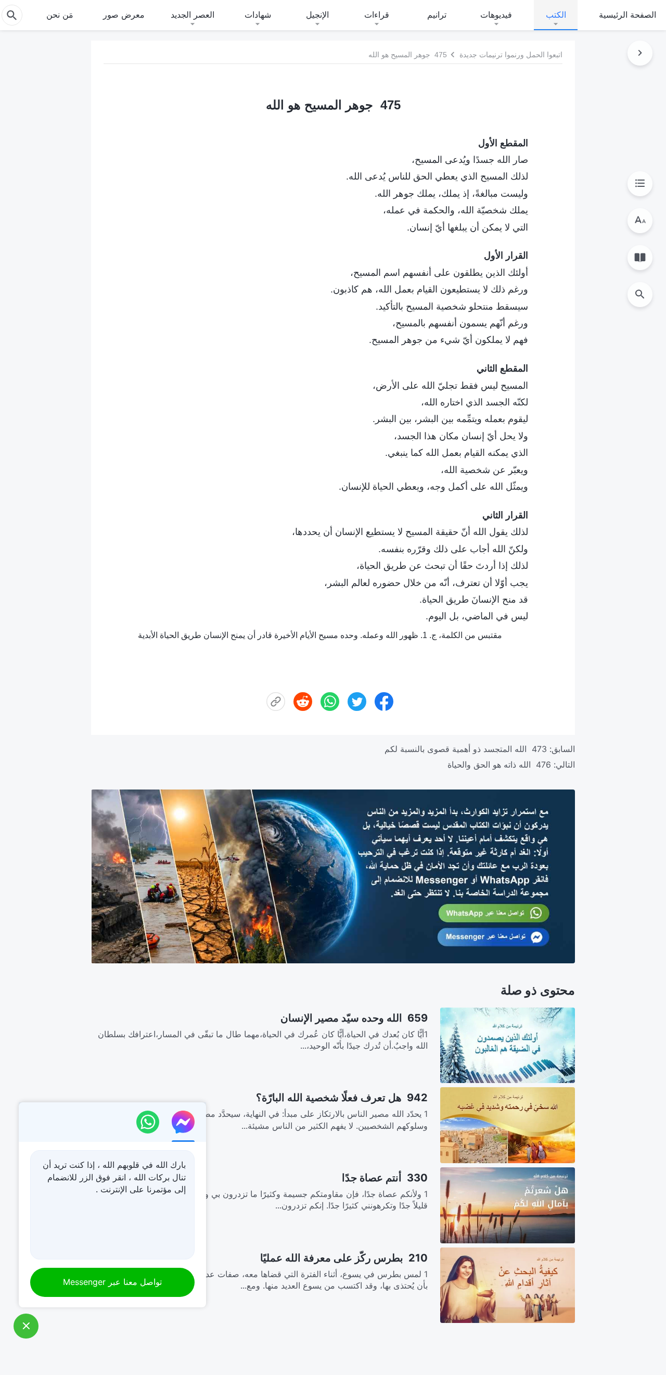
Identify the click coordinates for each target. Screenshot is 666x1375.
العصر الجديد (192, 14)
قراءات (376, 14)
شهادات (258, 14)
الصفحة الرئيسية (627, 14)
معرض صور (124, 14)
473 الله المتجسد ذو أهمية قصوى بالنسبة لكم (466, 749)
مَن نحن (59, 14)
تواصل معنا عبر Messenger (112, 1282)
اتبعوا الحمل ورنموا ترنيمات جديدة (510, 54)
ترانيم (436, 14)
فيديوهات (496, 14)
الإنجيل (317, 14)
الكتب (556, 14)
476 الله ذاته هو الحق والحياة (499, 764)
